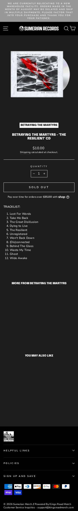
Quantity (39, 166)
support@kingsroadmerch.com (55, 507)
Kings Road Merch (60, 504)
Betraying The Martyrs (39, 125)
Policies (12, 463)
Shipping (25, 152)
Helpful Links (17, 450)
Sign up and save (20, 476)
